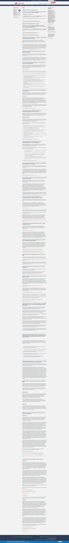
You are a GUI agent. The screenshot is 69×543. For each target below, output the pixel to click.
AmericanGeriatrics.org (42, 194)
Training (48, 5)
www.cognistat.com (24, 495)
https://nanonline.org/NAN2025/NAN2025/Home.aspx (29, 33)
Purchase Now (53, 2)
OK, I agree (60, 541)
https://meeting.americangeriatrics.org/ (27, 230)
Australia (40, 539)
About (20, 5)
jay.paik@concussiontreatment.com (29, 454)
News (42, 5)
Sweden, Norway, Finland (47, 539)
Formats (26, 5)
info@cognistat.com (34, 0)
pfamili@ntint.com (25, 530)
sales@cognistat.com (40, 0)
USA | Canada (37, 539)
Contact (53, 5)
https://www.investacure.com (37, 273)
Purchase (32, 5)
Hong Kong (52, 539)
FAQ (37, 5)
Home (15, 5)
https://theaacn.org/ (34, 160)
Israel (43, 539)
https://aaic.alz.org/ (36, 48)
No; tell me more (27, 542)
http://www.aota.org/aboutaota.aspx (37, 292)
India (55, 539)
